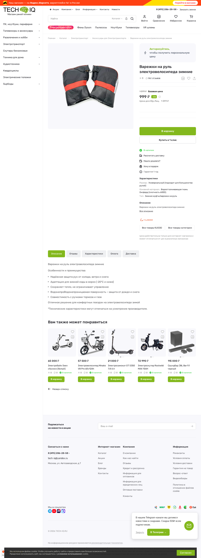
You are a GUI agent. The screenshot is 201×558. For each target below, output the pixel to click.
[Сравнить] (183, 78)
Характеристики (94, 253)
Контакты (103, 473)
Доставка (131, 253)
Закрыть (140, 532)
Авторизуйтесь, (160, 48)
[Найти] (132, 18)
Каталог (102, 453)
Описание (56, 253)
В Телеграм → (158, 532)
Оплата (114, 253)
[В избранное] (188, 78)
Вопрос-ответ (180, 473)
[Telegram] (50, 511)
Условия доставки (182, 463)
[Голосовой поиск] (126, 18)
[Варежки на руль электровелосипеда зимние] (90, 86)
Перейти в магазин (185, 2)
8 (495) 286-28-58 (166, 9)
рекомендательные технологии (107, 543)
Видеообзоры (180, 478)
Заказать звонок (188, 9)
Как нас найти (130, 458)
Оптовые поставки (133, 489)
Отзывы (73, 253)
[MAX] (63, 511)
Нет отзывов (154, 78)
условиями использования (69, 554)
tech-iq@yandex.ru (58, 458)
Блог (100, 463)
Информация (180, 446)
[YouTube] (54, 511)
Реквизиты (179, 453)
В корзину (167, 131)
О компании (129, 453)
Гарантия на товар (183, 468)
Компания (129, 446)
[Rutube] (59, 511)
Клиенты (127, 496)
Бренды (102, 468)
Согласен (186, 552)
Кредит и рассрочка (133, 468)
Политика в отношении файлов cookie (183, 487)
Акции (101, 458)
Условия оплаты (181, 458)
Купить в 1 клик (168, 140)
